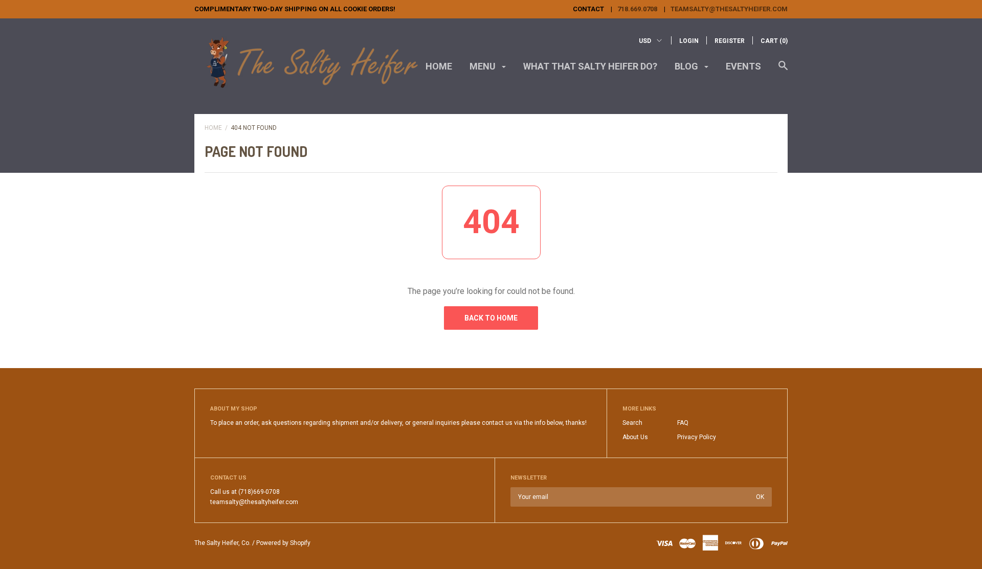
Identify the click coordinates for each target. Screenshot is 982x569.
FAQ (682, 422)
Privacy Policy (696, 437)
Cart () (774, 40)
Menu (484, 66)
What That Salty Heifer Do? (590, 66)
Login (689, 40)
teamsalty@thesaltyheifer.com (729, 9)
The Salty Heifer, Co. (222, 543)
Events (743, 66)
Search (632, 422)
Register (730, 40)
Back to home (491, 318)
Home (439, 66)
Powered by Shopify (283, 543)
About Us (635, 437)
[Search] (783, 70)
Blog (687, 66)
